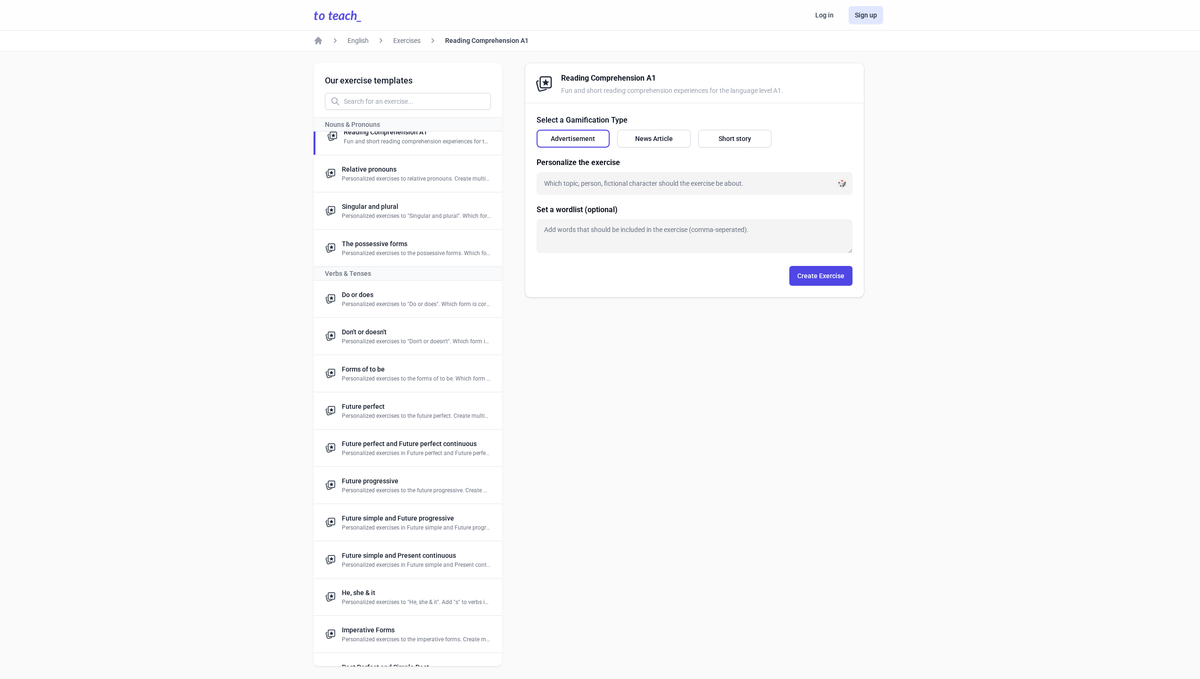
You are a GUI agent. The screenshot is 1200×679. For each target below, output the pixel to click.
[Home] (318, 40)
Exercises (407, 40)
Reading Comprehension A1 (487, 40)
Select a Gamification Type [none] (582, 120)
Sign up (866, 15)
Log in (824, 15)
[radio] (573, 139)
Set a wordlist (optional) (577, 209)
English (358, 40)
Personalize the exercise (578, 162)
